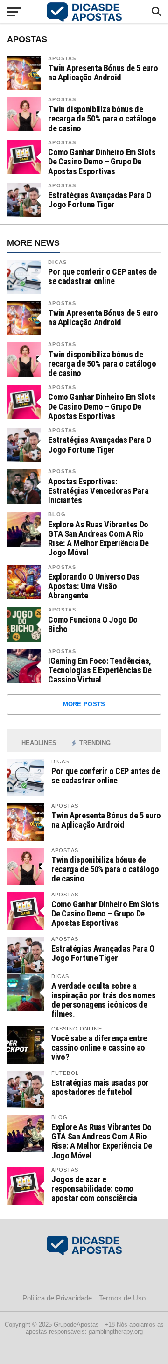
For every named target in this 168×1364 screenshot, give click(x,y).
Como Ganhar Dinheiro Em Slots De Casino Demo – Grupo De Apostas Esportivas (101, 162)
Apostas (62, 58)
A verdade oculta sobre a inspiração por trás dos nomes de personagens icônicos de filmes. (103, 1000)
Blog (56, 514)
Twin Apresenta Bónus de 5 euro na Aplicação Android (103, 73)
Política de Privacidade (57, 1298)
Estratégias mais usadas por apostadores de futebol (100, 1087)
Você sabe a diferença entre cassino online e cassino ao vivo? (99, 1047)
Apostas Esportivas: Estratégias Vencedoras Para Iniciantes (98, 491)
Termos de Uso (122, 1298)
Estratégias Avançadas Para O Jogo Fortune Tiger (99, 200)
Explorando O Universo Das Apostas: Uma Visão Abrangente (94, 586)
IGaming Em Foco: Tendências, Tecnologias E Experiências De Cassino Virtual (99, 670)
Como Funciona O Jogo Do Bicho (93, 624)
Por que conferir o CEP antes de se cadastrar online (102, 276)
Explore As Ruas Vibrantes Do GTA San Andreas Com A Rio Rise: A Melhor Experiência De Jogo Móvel (98, 539)
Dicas (57, 262)
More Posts (84, 704)
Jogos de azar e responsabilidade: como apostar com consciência (94, 1188)
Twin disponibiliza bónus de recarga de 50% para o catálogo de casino (102, 119)
